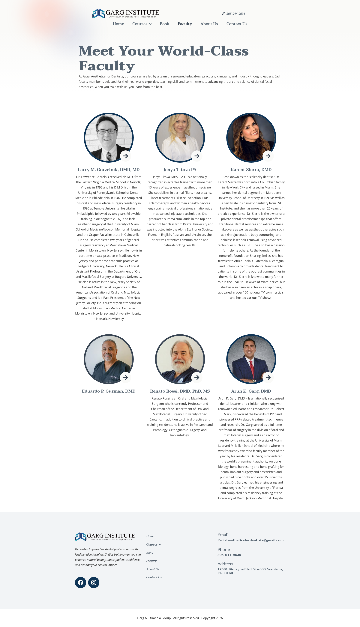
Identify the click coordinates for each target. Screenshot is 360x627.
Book (164, 24)
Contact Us (236, 24)
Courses (139, 24)
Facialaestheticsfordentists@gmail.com (251, 540)
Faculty (185, 24)
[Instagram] (93, 582)
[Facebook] (80, 582)
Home (118, 24)
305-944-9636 (229, 555)
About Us (209, 24)
